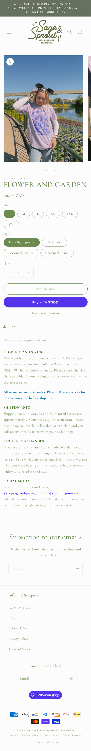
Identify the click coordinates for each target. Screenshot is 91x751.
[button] (9, 32)
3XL (11, 224)
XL (53, 214)
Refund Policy (18, 628)
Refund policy (30, 735)
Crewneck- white (21, 253)
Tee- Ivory (54, 242)
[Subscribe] (77, 568)
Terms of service (72, 735)
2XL (70, 214)
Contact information (47, 742)
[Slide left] (35, 170)
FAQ (11, 618)
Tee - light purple (21, 242)
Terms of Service (20, 649)
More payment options (45, 313)
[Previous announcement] (8, 8)
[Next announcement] (83, 8)
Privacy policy (51, 735)
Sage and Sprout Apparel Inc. (43, 729)
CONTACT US (19, 608)
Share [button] (12, 326)
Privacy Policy (18, 639)
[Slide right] (55, 170)
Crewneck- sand (57, 253)
